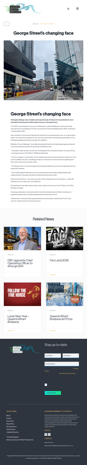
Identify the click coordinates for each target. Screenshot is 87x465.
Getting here (10, 429)
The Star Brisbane (12, 437)
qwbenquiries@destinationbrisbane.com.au (59, 445)
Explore (8, 418)
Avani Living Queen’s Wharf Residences (19, 440)
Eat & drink (10, 421)
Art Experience (11, 426)
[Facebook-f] (46, 434)
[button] (68, 9)
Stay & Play (10, 424)
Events (53, 275)
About (8, 415)
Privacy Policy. (44, 458)
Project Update (47, 24)
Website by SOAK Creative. (54, 458)
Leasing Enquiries (12, 432)
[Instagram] (49, 434)
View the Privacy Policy (67, 373)
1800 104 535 (49, 442)
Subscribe (51, 393)
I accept (49, 384)
